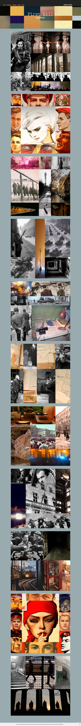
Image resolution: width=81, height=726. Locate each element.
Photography (8, 5)
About (23, 5)
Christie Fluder (68, 5)
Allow (59, 724)
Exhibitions (14, 5)
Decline (62, 724)
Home (4, 5)
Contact (19, 5)
